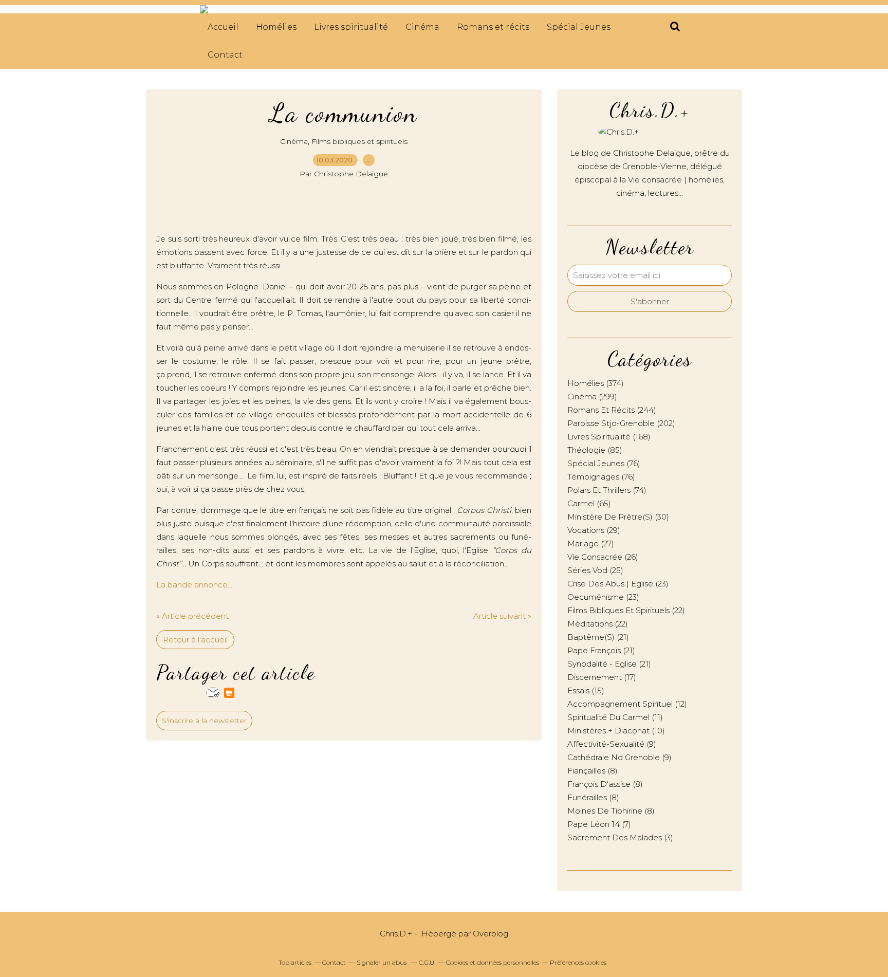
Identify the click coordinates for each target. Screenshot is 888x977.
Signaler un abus (382, 962)
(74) (606, 490)
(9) (611, 744)
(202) (621, 423)
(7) (599, 824)
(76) (603, 463)
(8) (592, 771)
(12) (627, 704)
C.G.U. (427, 962)
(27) (590, 543)
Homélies (276, 27)
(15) (585, 690)
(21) (598, 637)
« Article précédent (192, 616)
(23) (618, 583)
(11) (615, 717)
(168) (609, 436)
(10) (616, 730)
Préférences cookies (578, 962)
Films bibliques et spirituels (359, 141)
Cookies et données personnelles (492, 962)
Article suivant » (502, 616)
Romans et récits (493, 27)
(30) (618, 517)
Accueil (223, 27)
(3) (620, 837)
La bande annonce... (194, 584)
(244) (611, 410)
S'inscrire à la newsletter (204, 720)
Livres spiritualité (351, 27)
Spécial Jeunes (578, 27)
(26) (602, 557)
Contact (225, 55)
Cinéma (422, 27)
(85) (594, 450)
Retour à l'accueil (195, 639)
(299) (592, 396)
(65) (589, 503)
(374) (595, 383)
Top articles (295, 962)
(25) (595, 570)
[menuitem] (223, 27)
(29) (593, 530)
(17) (601, 677)
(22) (626, 610)
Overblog (490, 933)
